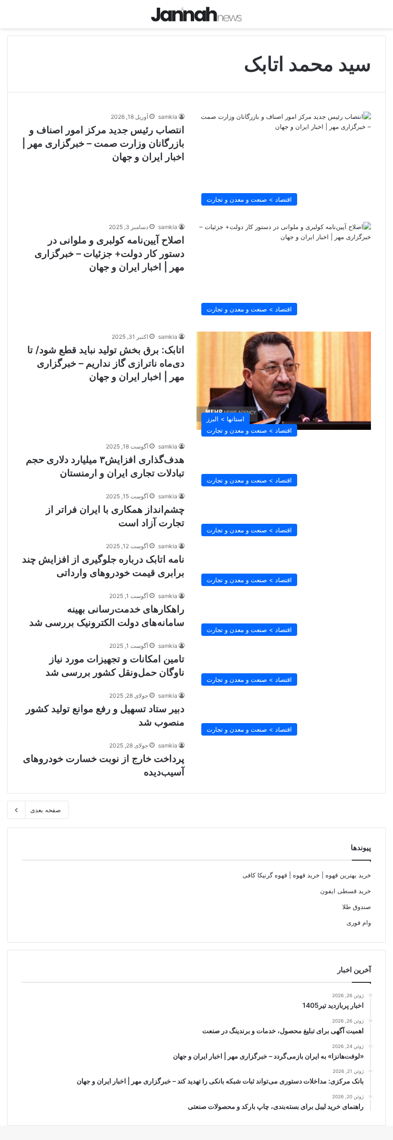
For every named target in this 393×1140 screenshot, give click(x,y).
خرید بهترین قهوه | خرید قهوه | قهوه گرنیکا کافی (307, 875)
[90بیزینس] (196, 14)
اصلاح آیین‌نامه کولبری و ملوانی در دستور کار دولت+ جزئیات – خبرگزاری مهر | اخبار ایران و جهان (110, 253)
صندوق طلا (356, 906)
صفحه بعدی (45, 810)
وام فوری (359, 922)
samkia (167, 116)
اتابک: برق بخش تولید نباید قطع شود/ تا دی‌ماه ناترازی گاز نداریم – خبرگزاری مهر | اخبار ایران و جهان (106, 363)
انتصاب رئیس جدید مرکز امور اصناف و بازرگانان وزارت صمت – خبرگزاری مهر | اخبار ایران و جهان (103, 143)
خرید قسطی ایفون (345, 891)
